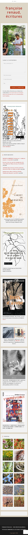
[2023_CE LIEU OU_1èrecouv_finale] (14, 249)
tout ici (4, 319)
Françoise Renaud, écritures (14, 12)
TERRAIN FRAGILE (7, 527)
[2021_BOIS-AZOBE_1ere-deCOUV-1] (14, 297)
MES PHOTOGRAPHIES (19, 527)
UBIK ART (17, 340)
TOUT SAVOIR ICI (7, 146)
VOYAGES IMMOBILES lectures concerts (14, 529)
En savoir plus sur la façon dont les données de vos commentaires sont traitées (13, 94)
